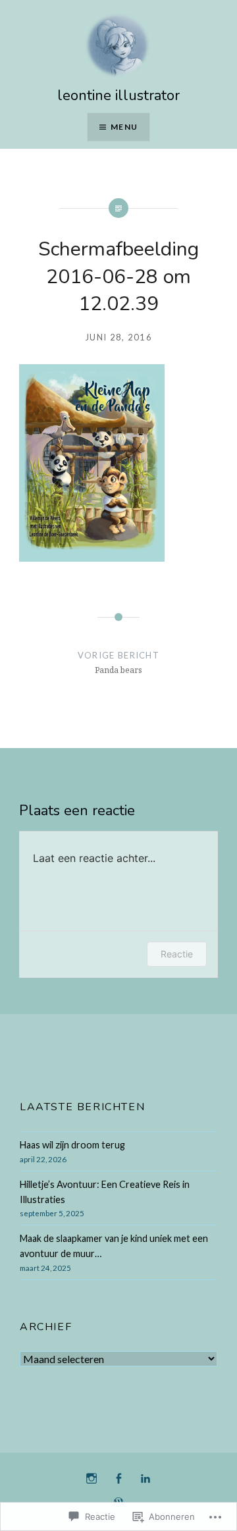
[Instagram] (91, 1479)
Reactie (177, 953)
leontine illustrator (118, 95)
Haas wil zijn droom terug (72, 1144)
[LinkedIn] (145, 1479)
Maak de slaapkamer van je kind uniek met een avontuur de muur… (114, 1246)
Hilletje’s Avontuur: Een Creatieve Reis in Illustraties (105, 1192)
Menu (124, 127)
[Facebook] (118, 1479)
